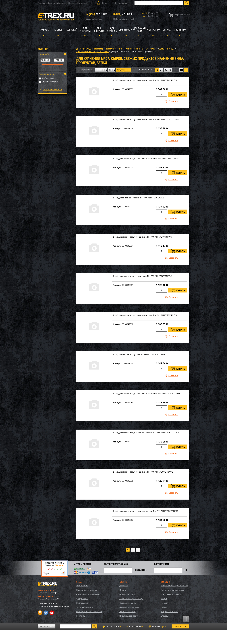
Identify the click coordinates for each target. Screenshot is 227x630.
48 (170, 69)
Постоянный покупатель (173, 590)
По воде (44, 29)
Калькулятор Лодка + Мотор (174, 585)
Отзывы (164, 615)
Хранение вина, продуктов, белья (92, 51)
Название (100, 69)
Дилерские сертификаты (88, 594)
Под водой (71, 29)
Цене (110, 69)
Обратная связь (46, 626)
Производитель (46, 74)
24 (161, 69)
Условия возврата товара (131, 598)
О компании (82, 585)
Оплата (71, 3)
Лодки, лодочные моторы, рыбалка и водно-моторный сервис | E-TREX (114, 48)
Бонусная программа (171, 594)
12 (157, 69)
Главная (41, 3)
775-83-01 (123, 14)
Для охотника (112, 30)
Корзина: (158, 626)
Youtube (51, 612)
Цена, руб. (44, 54)
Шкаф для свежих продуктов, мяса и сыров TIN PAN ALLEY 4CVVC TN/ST (146, 393)
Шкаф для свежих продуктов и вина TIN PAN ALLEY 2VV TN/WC (142, 237)
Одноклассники (40, 612)
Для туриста (125, 29)
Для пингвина (98, 30)
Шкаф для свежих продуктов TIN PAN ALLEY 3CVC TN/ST (138, 354)
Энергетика (180, 29)
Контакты (82, 3)
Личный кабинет (127, 611)
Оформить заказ (180, 626)
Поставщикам (83, 602)
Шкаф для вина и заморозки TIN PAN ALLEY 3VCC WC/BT (138, 197)
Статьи (164, 607)
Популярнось (122, 69)
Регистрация (121, 3)
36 (166, 69)
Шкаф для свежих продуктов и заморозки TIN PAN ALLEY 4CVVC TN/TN (145, 119)
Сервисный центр (127, 602)
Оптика (166, 29)
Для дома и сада (139, 30)
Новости (165, 602)
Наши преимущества (86, 590)
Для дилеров (82, 598)
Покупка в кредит (127, 594)
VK (46, 612)
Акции (164, 598)
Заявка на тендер (84, 607)
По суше (58, 29)
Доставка (61, 3)
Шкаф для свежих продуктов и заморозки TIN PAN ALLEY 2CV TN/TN (144, 315)
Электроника (153, 29)
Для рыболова (85, 30)
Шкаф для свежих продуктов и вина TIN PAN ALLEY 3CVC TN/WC (142, 472)
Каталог (51, 3)
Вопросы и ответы (169, 611)
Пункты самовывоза (129, 607)
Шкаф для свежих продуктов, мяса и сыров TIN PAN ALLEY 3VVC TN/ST (145, 158)
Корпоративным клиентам (89, 611)
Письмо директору (128, 615)
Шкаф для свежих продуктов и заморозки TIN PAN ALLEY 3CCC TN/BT (145, 511)
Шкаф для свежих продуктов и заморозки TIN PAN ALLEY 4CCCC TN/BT (145, 432)
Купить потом (113, 626)
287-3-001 (96, 14)
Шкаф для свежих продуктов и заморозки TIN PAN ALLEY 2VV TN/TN (144, 80)
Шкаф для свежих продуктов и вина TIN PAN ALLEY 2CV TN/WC (142, 276)
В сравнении (135, 626)
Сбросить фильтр (52, 89)
